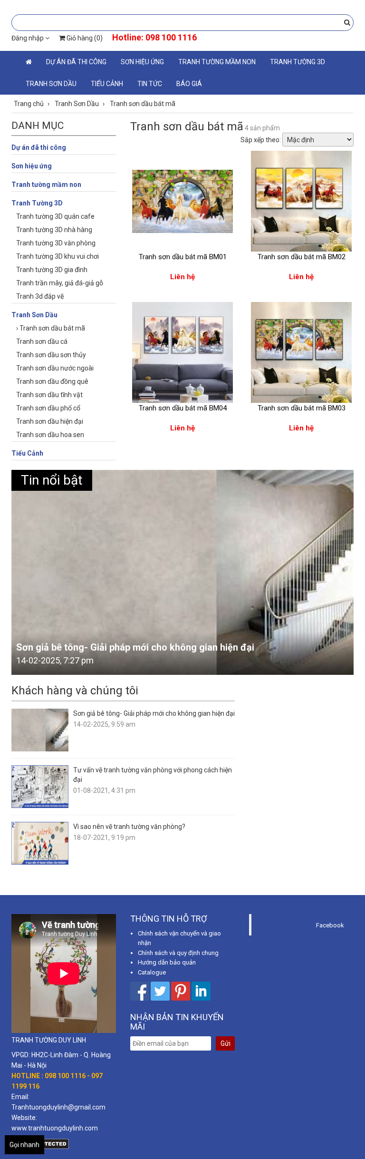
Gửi (226, 1043)
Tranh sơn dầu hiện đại (49, 421)
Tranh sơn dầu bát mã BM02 (302, 257)
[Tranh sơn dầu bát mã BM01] (182, 201)
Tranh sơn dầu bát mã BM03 (302, 408)
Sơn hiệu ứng (142, 62)
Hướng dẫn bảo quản (167, 962)
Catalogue (152, 972)
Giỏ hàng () (84, 38)
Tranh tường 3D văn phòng (56, 243)
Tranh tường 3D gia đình (51, 269)
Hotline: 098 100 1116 (154, 37)
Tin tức (149, 84)
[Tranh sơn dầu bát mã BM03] (301, 352)
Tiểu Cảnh (107, 84)
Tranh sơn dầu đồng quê (52, 381)
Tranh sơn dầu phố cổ (48, 408)
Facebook (330, 925)
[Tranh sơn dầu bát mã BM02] (301, 201)
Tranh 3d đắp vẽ (40, 296)
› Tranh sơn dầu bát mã (50, 328)
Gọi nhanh (24, 1145)
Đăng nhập (27, 38)
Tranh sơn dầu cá (41, 341)
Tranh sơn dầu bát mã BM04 (183, 408)
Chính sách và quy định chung (178, 952)
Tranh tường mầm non (217, 62)
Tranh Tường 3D (297, 62)
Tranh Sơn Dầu (51, 84)
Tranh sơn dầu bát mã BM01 (183, 257)
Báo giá (189, 84)
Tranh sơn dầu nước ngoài (55, 368)
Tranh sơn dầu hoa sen (50, 434)
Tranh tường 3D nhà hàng (54, 230)
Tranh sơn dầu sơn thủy (51, 355)
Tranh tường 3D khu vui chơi (57, 256)
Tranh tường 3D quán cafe (55, 216)
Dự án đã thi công (76, 62)
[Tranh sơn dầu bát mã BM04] (182, 352)
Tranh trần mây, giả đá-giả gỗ (59, 283)
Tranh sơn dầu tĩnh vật (49, 395)
